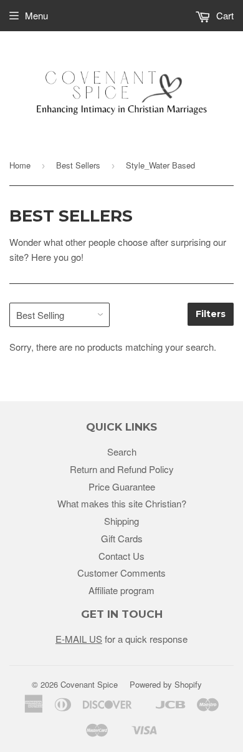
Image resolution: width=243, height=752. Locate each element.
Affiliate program (121, 590)
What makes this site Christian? (121, 503)
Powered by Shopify (166, 684)
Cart (224, 15)
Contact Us (121, 555)
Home (20, 165)
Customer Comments (121, 572)
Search (121, 451)
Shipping (121, 520)
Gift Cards (122, 538)
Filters (211, 314)
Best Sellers (78, 165)
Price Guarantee (121, 486)
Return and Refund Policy (122, 469)
